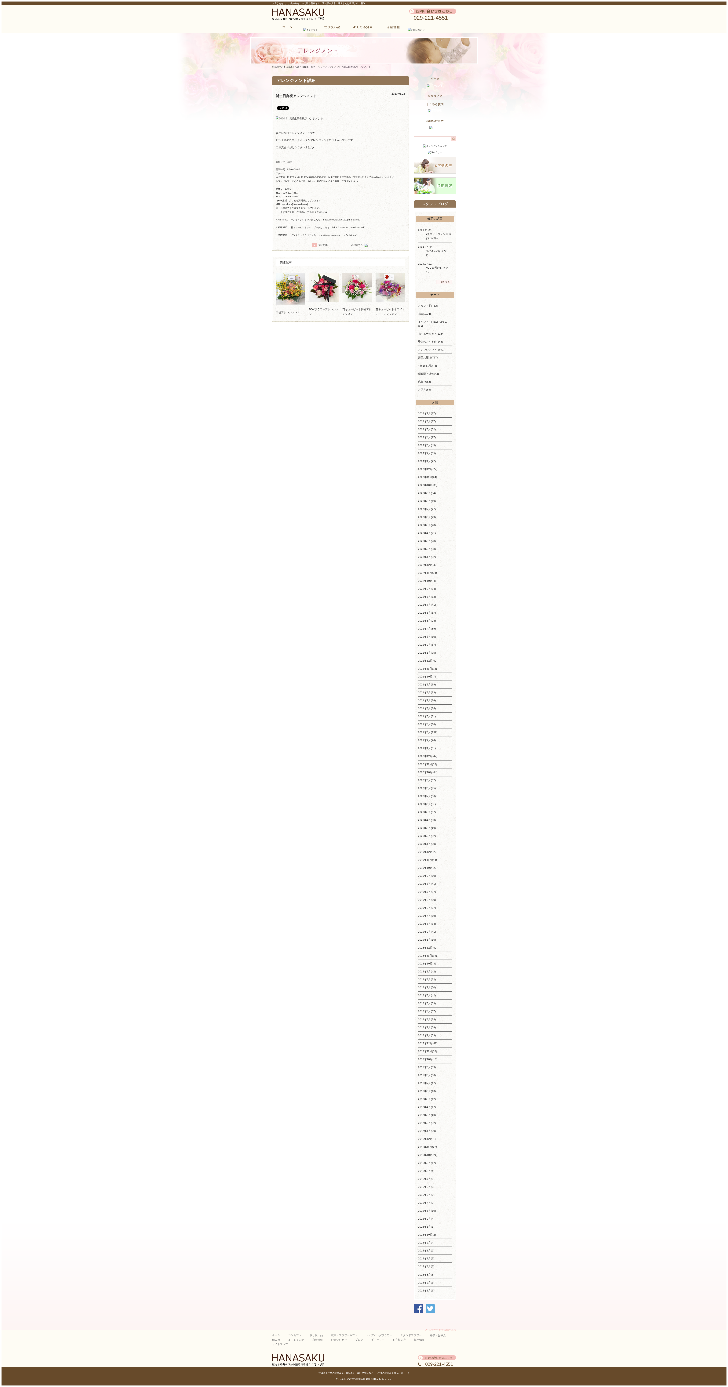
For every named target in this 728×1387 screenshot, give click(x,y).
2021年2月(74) (427, 740)
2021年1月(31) (427, 748)
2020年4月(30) (427, 820)
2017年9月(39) (427, 1067)
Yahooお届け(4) (427, 365)
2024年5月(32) (427, 429)
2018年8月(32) (427, 979)
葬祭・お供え (438, 1335)
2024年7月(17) (427, 413)
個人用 (276, 1339)
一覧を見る (444, 282)
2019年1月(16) (427, 939)
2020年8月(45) (427, 788)
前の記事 (323, 245)
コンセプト (294, 1335)
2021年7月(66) (427, 700)
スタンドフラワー (411, 1335)
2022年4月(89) (427, 628)
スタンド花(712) (428, 305)
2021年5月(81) (427, 716)
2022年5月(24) (427, 620)
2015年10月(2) (427, 1234)
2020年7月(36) (427, 796)
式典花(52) (424, 381)
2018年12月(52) (427, 947)
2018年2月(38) (427, 1027)
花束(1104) (424, 313)
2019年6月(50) (427, 899)
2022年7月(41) (427, 604)
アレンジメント (333, 66)
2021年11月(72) (427, 668)
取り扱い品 (316, 1335)
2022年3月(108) (427, 636)
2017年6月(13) (427, 1091)
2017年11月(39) (427, 1051)
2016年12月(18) (427, 1138)
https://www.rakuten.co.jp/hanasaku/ (341, 219)
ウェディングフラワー (379, 1335)
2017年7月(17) (427, 1083)
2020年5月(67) (427, 812)
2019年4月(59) (427, 915)
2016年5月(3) (426, 1194)
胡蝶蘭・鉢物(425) (429, 373)
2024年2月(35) (427, 453)
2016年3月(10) (427, 1210)
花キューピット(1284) (431, 333)
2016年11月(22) (427, 1147)
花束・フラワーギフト (344, 1335)
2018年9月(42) (427, 971)
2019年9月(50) (427, 875)
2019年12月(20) (427, 851)
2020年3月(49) (427, 828)
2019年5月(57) (427, 907)
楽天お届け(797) (428, 357)
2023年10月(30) (427, 485)
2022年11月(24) (427, 572)
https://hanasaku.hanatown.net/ (348, 227)
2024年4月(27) (427, 437)
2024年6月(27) (427, 421)
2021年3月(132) (427, 732)
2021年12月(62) (427, 660)
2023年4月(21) (427, 533)
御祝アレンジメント (288, 312)
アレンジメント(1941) (431, 349)
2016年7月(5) (426, 1178)
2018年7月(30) (427, 987)
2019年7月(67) (427, 891)
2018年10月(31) (427, 963)
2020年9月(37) (427, 780)
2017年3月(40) (427, 1114)
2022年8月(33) (427, 596)
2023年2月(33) (427, 548)
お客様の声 (399, 1339)
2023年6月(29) (427, 517)
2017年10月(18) (427, 1059)
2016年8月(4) (426, 1170)
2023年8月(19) (427, 501)
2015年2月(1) (426, 1282)
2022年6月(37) (427, 612)
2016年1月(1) (426, 1226)
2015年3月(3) (426, 1274)
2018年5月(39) (427, 1003)
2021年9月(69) (427, 684)
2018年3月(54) (427, 1019)
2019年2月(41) (427, 931)
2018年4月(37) (427, 1011)
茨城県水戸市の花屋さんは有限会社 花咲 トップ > (298, 66)
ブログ (359, 1339)
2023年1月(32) (427, 556)
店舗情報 (317, 1339)
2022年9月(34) (427, 588)
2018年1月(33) (427, 1035)
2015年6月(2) (426, 1266)
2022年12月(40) (427, 564)
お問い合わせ (339, 1339)
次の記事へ (357, 244)
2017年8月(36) (427, 1075)
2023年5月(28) (427, 525)
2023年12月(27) (427, 469)
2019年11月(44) (427, 859)
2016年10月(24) (427, 1154)
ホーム (276, 1335)
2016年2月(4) (426, 1218)
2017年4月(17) (427, 1107)
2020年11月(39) (427, 764)
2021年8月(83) (427, 692)
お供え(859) (425, 389)
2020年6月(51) (427, 804)
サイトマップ (280, 1344)
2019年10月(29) (427, 867)
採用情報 (419, 1339)
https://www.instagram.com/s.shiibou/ (337, 235)
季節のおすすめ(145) (430, 341)
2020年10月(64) (427, 772)
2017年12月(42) (427, 1043)
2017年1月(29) (427, 1130)
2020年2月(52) (427, 835)
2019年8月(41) (427, 883)
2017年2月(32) (427, 1122)
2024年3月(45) (427, 445)
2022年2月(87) (427, 644)
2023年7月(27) (427, 509)
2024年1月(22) (427, 461)
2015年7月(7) (426, 1258)
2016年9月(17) (427, 1162)
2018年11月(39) (427, 955)
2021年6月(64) (427, 708)
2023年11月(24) (427, 477)
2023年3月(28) (427, 541)
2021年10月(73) (427, 676)
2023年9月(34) (427, 493)
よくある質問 (296, 1339)
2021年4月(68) (427, 724)
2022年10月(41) (427, 580)
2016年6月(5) (426, 1186)
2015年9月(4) (426, 1242)
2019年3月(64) (427, 923)
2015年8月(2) (426, 1250)
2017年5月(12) (427, 1099)
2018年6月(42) (427, 995)
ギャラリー (377, 1339)
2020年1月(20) (427, 843)
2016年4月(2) (426, 1202)
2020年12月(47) (427, 756)
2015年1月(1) (426, 1290)
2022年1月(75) (427, 652)
